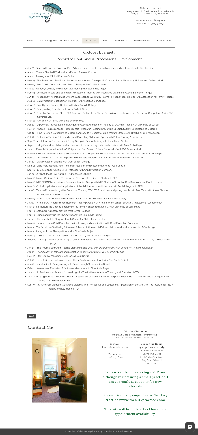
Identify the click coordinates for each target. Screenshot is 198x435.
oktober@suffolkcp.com (153, 20)
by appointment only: (152, 347)
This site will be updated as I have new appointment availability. (135, 411)
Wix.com (128, 431)
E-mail (114, 343)
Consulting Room (152, 343)
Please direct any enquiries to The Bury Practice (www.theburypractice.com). (135, 397)
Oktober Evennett (151, 8)
